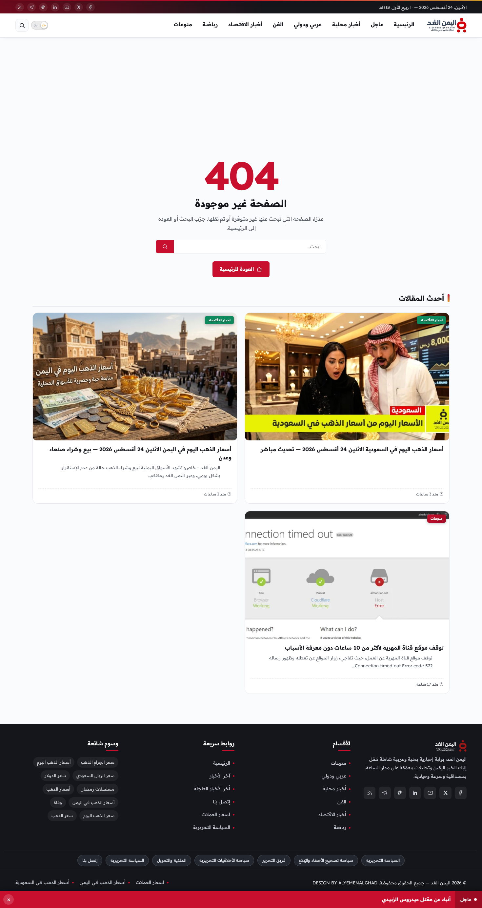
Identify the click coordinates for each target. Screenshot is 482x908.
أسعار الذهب (58, 788)
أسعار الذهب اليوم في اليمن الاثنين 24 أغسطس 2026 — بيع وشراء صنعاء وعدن (140, 453)
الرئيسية (404, 24)
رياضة (210, 24)
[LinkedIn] (55, 7)
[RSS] (19, 7)
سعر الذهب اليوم (98, 815)
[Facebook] (90, 7)
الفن (278, 24)
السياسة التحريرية (211, 827)
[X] (78, 7)
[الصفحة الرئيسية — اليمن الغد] (447, 25)
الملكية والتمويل (171, 860)
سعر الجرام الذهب (97, 761)
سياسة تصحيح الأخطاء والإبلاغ (326, 860)
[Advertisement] (241, 86)
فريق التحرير (274, 860)
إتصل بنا (221, 801)
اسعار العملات (216, 814)
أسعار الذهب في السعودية (42, 882)
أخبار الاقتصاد (245, 24)
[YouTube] (67, 7)
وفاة (58, 802)
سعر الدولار (55, 775)
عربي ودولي (308, 24)
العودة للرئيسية (237, 269)
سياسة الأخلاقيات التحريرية (224, 860)
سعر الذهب (62, 815)
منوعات (183, 24)
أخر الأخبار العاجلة (212, 789)
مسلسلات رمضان (97, 788)
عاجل (377, 24)
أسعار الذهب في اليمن (93, 802)
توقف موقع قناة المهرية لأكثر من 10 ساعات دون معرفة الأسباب (364, 648)
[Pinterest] (43, 7)
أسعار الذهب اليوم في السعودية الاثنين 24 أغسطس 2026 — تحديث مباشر (352, 449)
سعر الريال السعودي (95, 775)
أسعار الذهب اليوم (53, 761)
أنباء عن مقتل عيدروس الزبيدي (416, 899)
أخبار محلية (346, 24)
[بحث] (22, 25)
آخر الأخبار (220, 776)
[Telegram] (31, 7)
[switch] (39, 25)
